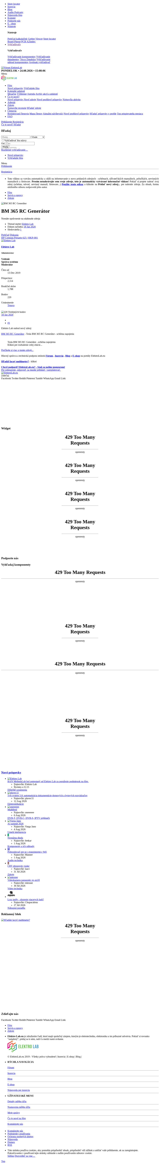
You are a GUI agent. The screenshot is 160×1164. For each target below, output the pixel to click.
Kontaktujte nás (15, 1124)
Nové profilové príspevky (49, 99)
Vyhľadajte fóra (31, 88)
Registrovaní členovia (18, 113)
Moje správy (14, 1112)
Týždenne (22, 94)
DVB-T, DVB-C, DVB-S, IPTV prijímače (29, 818)
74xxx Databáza (28, 59)
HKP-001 (33, 237)
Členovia (12, 110)
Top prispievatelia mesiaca (130, 113)
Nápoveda (13, 1139)
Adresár (11, 102)
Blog (10, 9)
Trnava (11, 305)
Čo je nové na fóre (17, 1118)
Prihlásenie (6, 166)
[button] (4, 73)
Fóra (10, 85)
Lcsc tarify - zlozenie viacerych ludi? (26, 899)
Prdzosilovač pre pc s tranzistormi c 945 (27, 852)
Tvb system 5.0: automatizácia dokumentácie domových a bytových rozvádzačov (48, 795)
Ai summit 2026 (15, 823)
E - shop (12, 23)
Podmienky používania (19, 1133)
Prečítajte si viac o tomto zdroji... (17, 350)
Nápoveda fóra (15, 15)
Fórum (11, 1067)
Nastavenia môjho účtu (19, 1107)
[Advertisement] (80, 402)
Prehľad (5, 235)
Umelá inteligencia (17, 832)
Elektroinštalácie (16, 804)
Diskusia (14, 235)
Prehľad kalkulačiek (17, 38)
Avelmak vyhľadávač (39, 62)
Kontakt (11, 18)
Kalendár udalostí (16, 91)
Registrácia (6, 171)
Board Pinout (14, 41)
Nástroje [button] (12, 26)
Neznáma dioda (15, 837)
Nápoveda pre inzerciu (19, 1090)
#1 (9, 323)
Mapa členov (36, 113)
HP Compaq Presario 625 (14, 237)
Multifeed (12, 809)
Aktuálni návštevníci (53, 113)
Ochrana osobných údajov (20, 1136)
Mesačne (12, 94)
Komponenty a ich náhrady (21, 846)
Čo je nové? (13, 96)
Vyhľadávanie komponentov (22, 56)
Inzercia (11, 6)
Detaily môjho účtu (17, 1101)
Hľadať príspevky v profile (103, 113)
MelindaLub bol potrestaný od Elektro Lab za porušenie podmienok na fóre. (48, 781)
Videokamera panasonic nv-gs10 (24, 880)
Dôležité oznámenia (17, 790)
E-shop (11, 1084)
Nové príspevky (15, 88)
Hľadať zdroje (34, 108)
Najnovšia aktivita (71, 99)
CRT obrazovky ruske (18, 866)
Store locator (14, 4)
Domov (11, 1142)
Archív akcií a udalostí (46, 94)
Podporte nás (14, 20)
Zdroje (11, 105)
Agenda (31, 94)
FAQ (10, 116)
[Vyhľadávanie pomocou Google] (13, 147)
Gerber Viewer (35, 38)
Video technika (15, 888)
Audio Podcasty (15, 12)
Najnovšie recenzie (17, 108)
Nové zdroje (30, 99)
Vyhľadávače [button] (14, 44)
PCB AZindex (28, 41)
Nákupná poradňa (16, 908)
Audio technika (15, 860)
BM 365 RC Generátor (12, 334)
